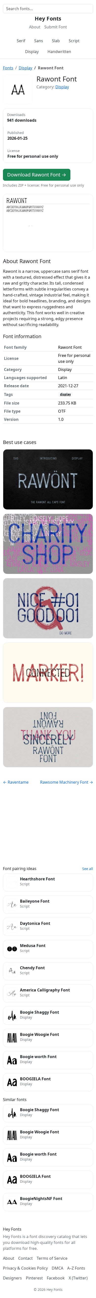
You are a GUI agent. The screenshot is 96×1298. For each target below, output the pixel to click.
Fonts (8, 68)
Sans (38, 40)
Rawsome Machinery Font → (66, 782)
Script (74, 40)
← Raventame (16, 782)
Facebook (56, 1278)
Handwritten (59, 51)
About (34, 27)
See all (87, 868)
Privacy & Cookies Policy (25, 1268)
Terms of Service (52, 1258)
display (65, 394)
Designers (12, 1278)
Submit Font (55, 27)
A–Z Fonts (76, 1268)
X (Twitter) (78, 1278)
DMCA (57, 1268)
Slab (56, 40)
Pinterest (34, 1278)
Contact (25, 1258)
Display (32, 51)
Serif (21, 40)
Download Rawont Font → (36, 174)
